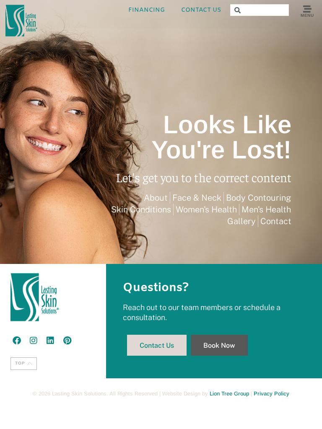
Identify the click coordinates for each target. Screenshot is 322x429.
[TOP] (29, 363)
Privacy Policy (271, 393)
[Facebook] (16, 340)
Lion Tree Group (229, 393)
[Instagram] (33, 340)
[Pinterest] (67, 340)
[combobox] (259, 10)
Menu (307, 15)
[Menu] (307, 9)
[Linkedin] (50, 340)
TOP (20, 363)
